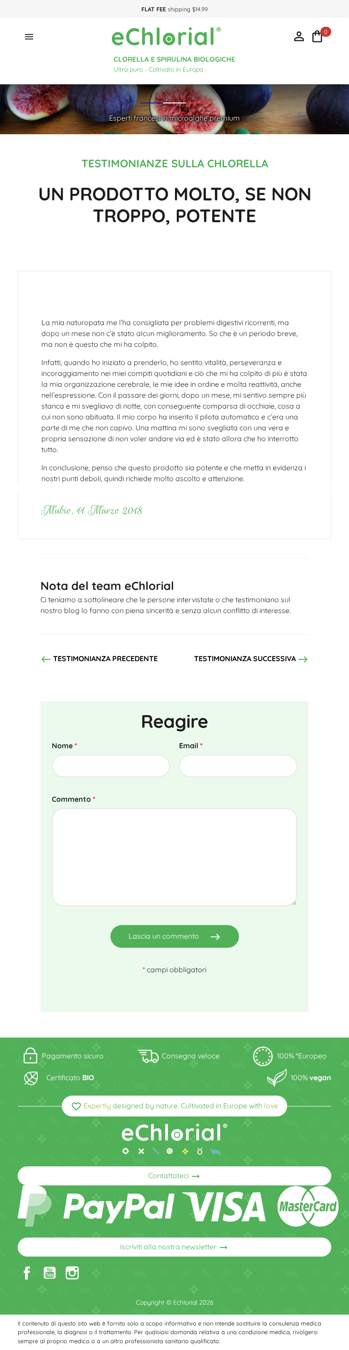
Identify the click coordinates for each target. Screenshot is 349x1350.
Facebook (27, 1273)
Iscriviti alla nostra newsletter (174, 1247)
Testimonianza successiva (251, 659)
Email (191, 745)
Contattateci (174, 1176)
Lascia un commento (175, 936)
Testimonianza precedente (99, 659)
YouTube (49, 1273)
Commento (73, 799)
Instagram (72, 1273)
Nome (64, 745)
